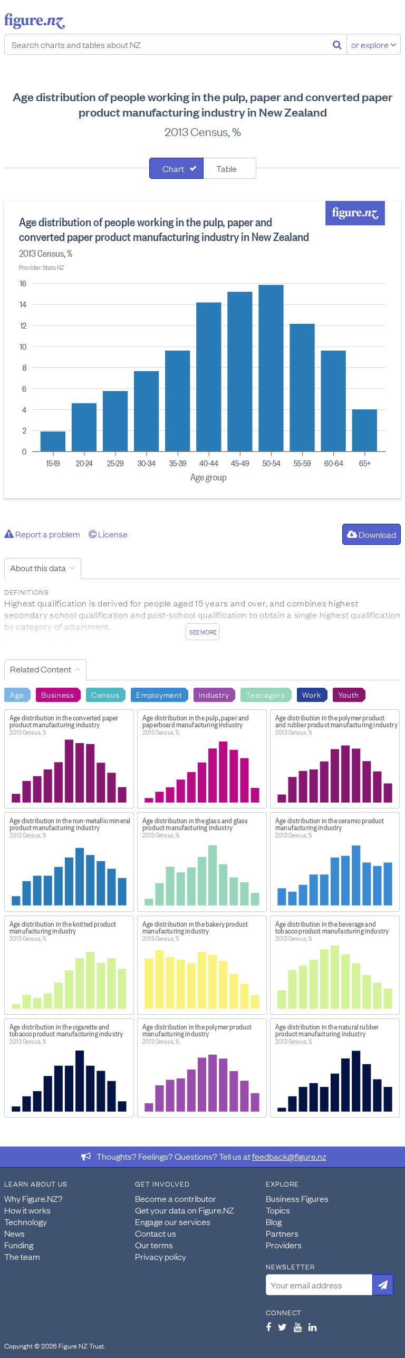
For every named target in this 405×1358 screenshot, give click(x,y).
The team (22, 1256)
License (112, 534)
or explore (370, 44)
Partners (282, 1233)
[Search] (337, 44)
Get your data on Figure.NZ (184, 1210)
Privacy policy (160, 1256)
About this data (38, 567)
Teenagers (265, 694)
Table (226, 168)
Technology (25, 1221)
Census (105, 694)
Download (376, 534)
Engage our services (172, 1221)
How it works (27, 1210)
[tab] (176, 168)
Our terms (154, 1244)
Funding (18, 1244)
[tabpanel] (202, 349)
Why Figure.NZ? (33, 1198)
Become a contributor (175, 1198)
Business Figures (297, 1198)
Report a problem (47, 534)
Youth (349, 694)
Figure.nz (34, 21)
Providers (284, 1244)
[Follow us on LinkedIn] (312, 1327)
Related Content (40, 669)
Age (16, 694)
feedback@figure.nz (289, 1156)
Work (311, 694)
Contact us (155, 1233)
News (14, 1233)
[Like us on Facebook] (268, 1327)
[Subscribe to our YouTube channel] (298, 1327)
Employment (159, 694)
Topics (278, 1210)
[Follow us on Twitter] (282, 1327)
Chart (173, 168)
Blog (274, 1221)
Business (57, 694)
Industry (214, 694)
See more (202, 632)
